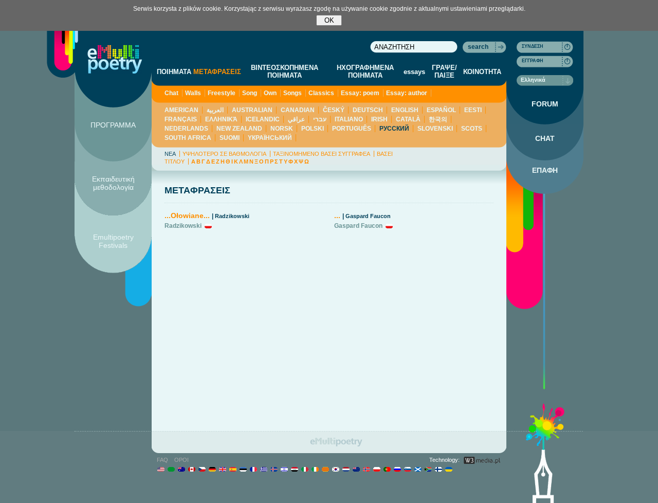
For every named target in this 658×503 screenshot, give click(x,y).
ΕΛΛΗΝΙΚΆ (221, 119)
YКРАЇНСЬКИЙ (270, 137)
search (478, 46)
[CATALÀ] (325, 469)
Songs (292, 93)
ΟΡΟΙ (181, 460)
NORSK (281, 128)
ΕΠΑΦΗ (545, 170)
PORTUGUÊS (351, 128)
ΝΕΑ (170, 154)
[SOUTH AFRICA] (428, 469)
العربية (215, 110)
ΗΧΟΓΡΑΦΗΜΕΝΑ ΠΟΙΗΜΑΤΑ (365, 71)
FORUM (545, 104)
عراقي (296, 119)
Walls (193, 93)
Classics (321, 93)
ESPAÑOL (441, 110)
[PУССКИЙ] (397, 469)
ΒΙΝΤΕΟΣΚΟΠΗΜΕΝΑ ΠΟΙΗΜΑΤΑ (284, 71)
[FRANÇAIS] (253, 469)
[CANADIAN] (191, 469)
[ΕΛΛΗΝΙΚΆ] (263, 469)
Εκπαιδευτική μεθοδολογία (113, 183)
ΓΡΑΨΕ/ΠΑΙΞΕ (444, 71)
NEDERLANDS (186, 128)
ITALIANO (349, 119)
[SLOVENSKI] (407, 469)
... (337, 215)
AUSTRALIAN (252, 110)
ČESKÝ (333, 110)
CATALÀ (408, 119)
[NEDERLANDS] (346, 469)
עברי (319, 119)
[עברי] (284, 469)
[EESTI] (243, 469)
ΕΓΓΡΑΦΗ (532, 60)
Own (270, 93)
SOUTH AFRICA (187, 137)
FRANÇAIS (180, 119)
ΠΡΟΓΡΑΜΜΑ (113, 125)
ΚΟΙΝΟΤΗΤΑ (482, 72)
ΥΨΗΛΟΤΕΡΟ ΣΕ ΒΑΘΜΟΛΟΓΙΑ (224, 154)
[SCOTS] (418, 469)
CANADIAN (298, 110)
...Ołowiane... (187, 215)
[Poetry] (114, 59)
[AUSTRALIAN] (181, 469)
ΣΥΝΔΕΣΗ (532, 46)
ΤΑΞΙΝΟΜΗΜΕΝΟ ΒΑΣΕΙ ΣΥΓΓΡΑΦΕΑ (321, 154)
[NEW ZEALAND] (356, 469)
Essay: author (406, 93)
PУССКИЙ (394, 128)
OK (329, 20)
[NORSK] (366, 469)
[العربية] (171, 469)
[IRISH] (315, 469)
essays (414, 72)
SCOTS (471, 128)
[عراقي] (294, 469)
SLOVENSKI (435, 128)
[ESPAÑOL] (232, 469)
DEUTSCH (368, 110)
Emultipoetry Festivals (113, 241)
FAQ (162, 460)
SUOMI (230, 137)
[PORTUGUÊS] (387, 469)
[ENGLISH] (222, 469)
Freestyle (221, 93)
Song (249, 93)
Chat (171, 93)
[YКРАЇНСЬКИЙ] (448, 469)
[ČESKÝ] (202, 469)
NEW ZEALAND (239, 128)
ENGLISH (404, 110)
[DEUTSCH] (212, 469)
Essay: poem (360, 93)
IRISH (379, 119)
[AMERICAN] (160, 469)
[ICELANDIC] (274, 469)
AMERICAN (181, 110)
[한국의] (335, 469)
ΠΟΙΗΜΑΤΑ (174, 72)
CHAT (545, 138)
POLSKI (312, 128)
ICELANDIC (263, 119)
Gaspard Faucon (368, 216)
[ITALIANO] (304, 469)
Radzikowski (232, 216)
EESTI (473, 110)
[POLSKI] (376, 469)
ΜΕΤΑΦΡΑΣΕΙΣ (217, 72)
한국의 (438, 119)
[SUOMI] (438, 469)
